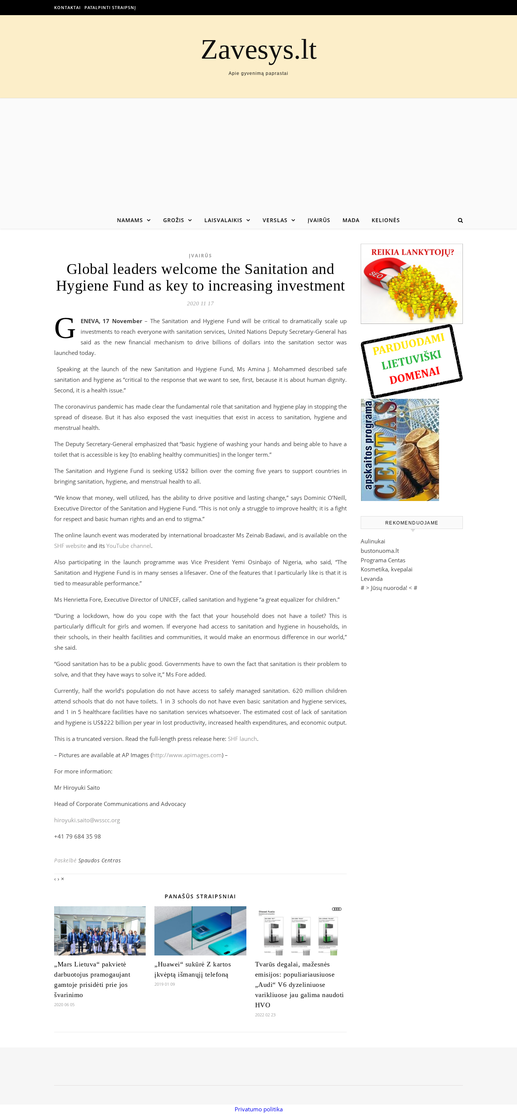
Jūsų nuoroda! (389, 587)
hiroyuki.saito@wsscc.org (87, 820)
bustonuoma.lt (380, 550)
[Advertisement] (258, 155)
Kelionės (386, 220)
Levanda (372, 578)
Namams (130, 220)
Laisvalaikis (223, 220)
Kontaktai (67, 7)
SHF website (70, 545)
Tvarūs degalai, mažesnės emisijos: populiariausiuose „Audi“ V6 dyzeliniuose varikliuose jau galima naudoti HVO (299, 984)
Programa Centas (383, 560)
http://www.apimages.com (187, 755)
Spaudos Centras (99, 860)
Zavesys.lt (259, 49)
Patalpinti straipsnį (110, 7)
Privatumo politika (259, 1109)
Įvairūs (319, 220)
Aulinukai (373, 541)
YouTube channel (128, 545)
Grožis (173, 220)
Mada (351, 220)
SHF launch (242, 738)
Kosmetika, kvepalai (387, 569)
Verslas (275, 220)
